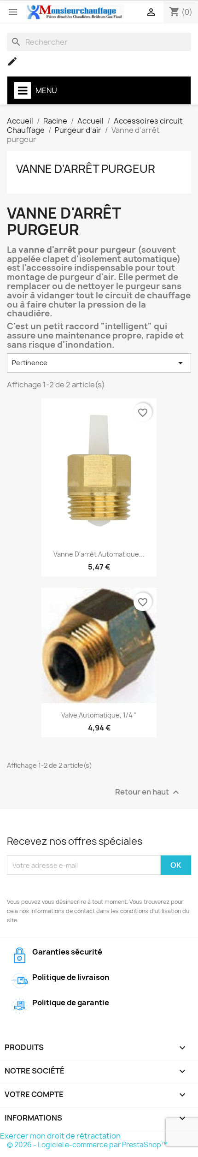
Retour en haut (148, 792)
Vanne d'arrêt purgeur (85, 169)
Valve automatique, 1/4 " (99, 715)
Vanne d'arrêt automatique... (99, 554)
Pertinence (99, 362)
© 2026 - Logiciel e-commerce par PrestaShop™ (87, 1145)
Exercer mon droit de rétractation (60, 1136)
